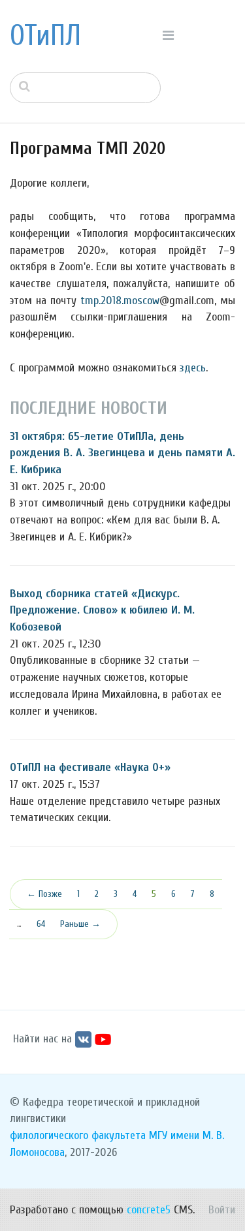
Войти (221, 1210)
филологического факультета (78, 1135)
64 (41, 923)
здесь (193, 368)
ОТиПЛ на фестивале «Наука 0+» (90, 767)
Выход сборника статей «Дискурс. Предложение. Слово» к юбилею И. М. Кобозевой (102, 610)
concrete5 (149, 1210)
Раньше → (80, 923)
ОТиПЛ (45, 36)
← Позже (44, 893)
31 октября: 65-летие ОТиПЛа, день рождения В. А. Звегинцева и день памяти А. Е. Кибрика (122, 452)
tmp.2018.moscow (119, 300)
